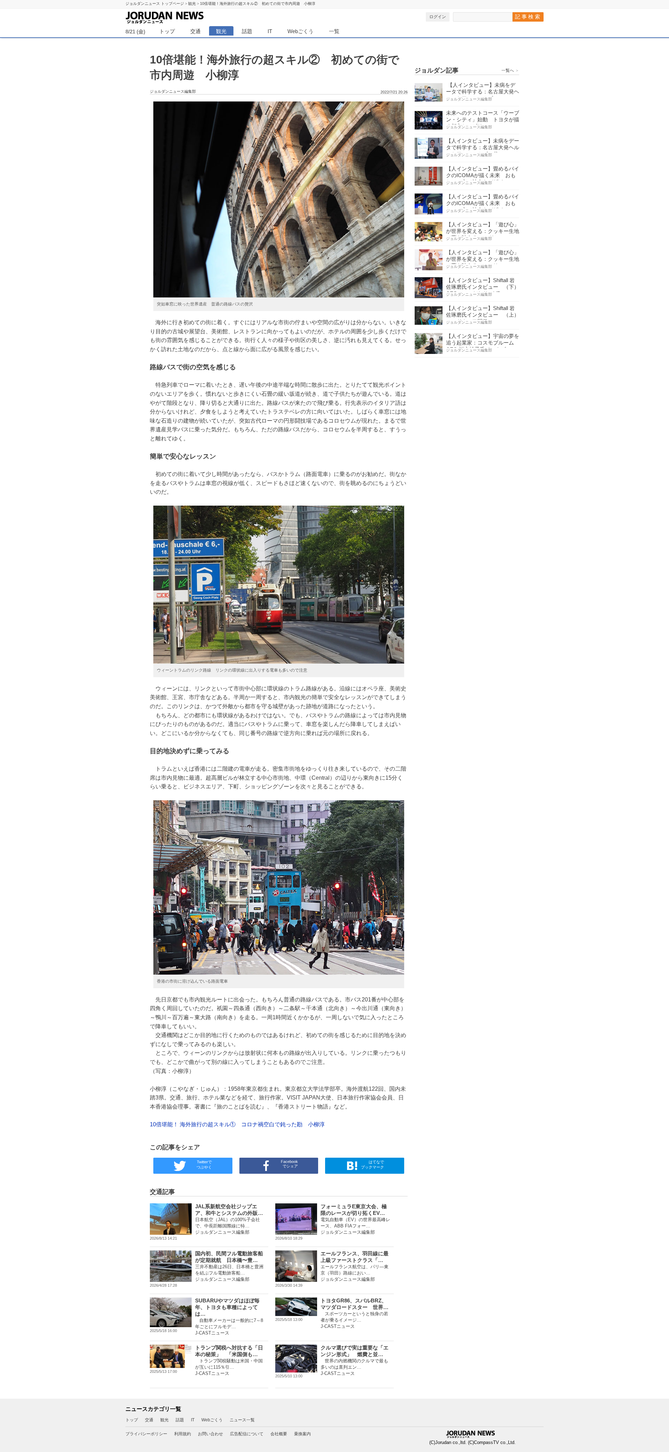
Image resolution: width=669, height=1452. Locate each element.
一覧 (334, 31)
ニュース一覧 (242, 1419)
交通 (195, 31)
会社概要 (278, 1433)
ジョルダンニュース (181, 16)
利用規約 (182, 1433)
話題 (247, 31)
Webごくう (300, 31)
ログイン (437, 16)
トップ (167, 31)
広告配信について (246, 1433)
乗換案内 (302, 1433)
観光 (221, 31)
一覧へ (510, 70)
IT (270, 31)
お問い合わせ (210, 1433)
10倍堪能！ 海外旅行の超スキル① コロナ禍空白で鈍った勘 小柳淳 (237, 1124)
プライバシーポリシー (146, 1433)
